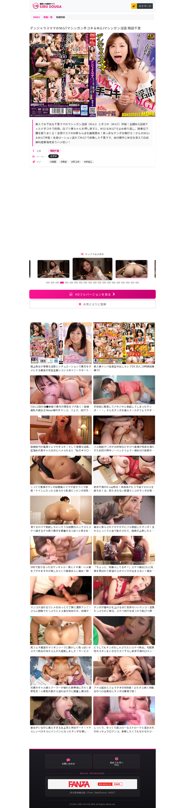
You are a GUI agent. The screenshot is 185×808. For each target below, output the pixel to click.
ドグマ (53, 156)
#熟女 (64, 161)
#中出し (88, 161)
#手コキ (75, 161)
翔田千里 (54, 150)
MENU (36, 17)
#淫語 (53, 161)
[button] (48, 283)
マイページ (145, 6)
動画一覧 (48, 17)
